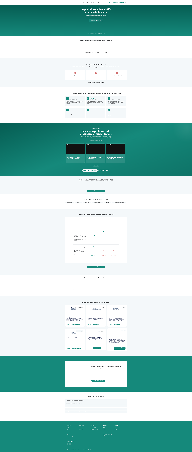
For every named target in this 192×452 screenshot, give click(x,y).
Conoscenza (81, 429)
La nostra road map (70, 436)
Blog (79, 427)
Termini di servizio (73, 449)
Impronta (68, 449)
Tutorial (104, 429)
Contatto (104, 427)
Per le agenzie (93, 2)
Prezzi (88, 2)
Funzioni (83, 2)
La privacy (79, 449)
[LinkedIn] (67, 444)
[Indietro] (95, 166)
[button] (66, 47)
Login (110, 2)
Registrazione (69, 427)
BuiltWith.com (83, 180)
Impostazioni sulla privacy (87, 449)
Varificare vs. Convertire (94, 429)
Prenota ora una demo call (96, 20)
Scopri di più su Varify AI (104, 170)
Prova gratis (115, 2)
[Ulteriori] (97, 166)
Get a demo (121, 2)
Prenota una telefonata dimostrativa (90, 170)
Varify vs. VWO (93, 427)
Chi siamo (116, 427)
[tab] (69, 202)
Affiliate (116, 429)
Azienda (98, 2)
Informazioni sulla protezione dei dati (107, 435)
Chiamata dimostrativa (106, 432)
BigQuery (68, 437)
